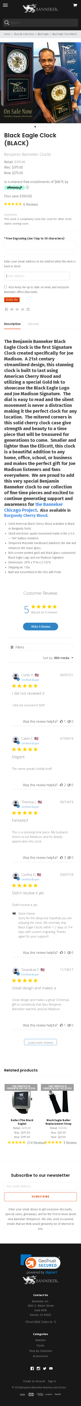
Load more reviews (40, 1043)
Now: (8, 173)
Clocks (40, 1345)
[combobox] (58, 658)
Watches (40, 1340)
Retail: (9, 162)
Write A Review (40, 627)
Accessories (40, 1356)
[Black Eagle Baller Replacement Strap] (58, 1099)
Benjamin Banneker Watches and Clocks (43, 1387)
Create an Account (34, 1381)
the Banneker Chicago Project (33, 507)
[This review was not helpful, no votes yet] (69, 721)
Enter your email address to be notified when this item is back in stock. (40, 264)
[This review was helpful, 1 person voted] (61, 721)
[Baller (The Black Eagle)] (22, 1099)
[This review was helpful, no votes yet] (61, 952)
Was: (8, 167)
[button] (40, 1264)
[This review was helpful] (61, 785)
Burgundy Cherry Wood (25, 515)
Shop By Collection (40, 1350)
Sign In (52, 1381)
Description (12, 324)
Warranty (33, 324)
